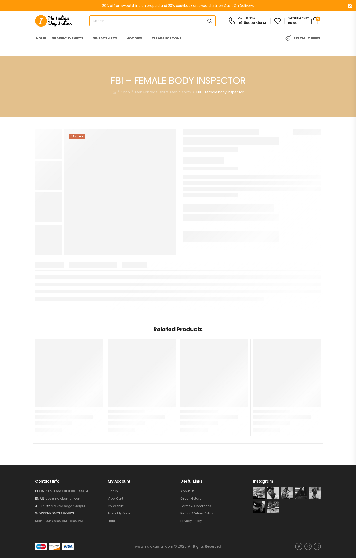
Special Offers (307, 38)
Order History (190, 499)
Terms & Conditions (195, 506)
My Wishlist (116, 506)
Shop (125, 92)
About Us (187, 491)
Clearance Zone (166, 38)
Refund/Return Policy (196, 513)
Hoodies (134, 38)
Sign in (113, 491)
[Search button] (210, 20)
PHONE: (41, 491)
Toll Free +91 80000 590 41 (68, 491)
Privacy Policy (191, 521)
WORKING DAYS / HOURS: (55, 513)
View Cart (115, 499)
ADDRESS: (42, 506)
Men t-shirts (180, 92)
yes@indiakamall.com (63, 498)
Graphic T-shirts (67, 38)
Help (111, 521)
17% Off (77, 136)
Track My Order (120, 513)
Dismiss (350, 6)
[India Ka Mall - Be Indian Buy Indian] (53, 21)
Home (41, 38)
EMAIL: (40, 498)
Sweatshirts (105, 38)
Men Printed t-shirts (152, 92)
